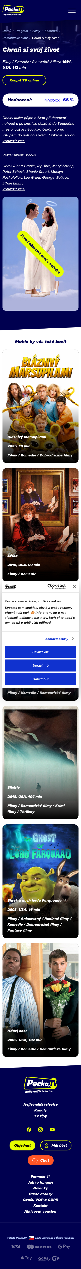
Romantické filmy (15, 37)
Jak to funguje (40, 1182)
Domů (6, 30)
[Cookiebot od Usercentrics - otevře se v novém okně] (49, 586)
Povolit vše (40, 652)
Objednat (22, 1145)
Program (22, 30)
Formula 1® (40, 1176)
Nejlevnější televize (40, 1104)
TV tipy (40, 1116)
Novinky (40, 1188)
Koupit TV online (24, 80)
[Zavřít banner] (74, 586)
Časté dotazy (40, 1194)
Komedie (51, 30)
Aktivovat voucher (40, 1211)
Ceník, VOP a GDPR (40, 1199)
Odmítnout (40, 679)
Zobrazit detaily (56, 638)
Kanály (40, 1110)
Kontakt (40, 1205)
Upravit (38, 665)
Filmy (36, 30)
